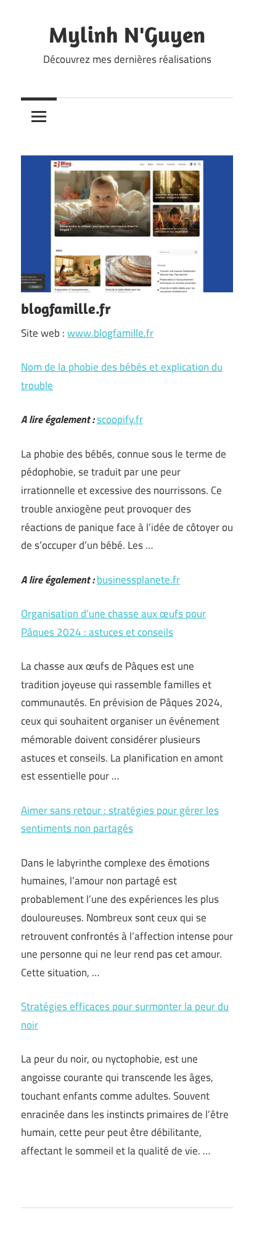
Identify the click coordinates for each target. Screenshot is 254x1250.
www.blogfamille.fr (110, 333)
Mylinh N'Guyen (127, 34)
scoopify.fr (120, 419)
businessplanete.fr (138, 580)
